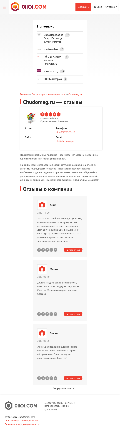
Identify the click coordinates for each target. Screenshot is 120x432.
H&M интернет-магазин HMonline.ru (52, 60)
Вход (99, 7)
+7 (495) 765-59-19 (65, 132)
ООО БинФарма (52, 79)
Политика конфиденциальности (22, 424)
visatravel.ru (50, 49)
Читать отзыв (73, 249)
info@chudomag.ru (65, 141)
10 (62, 49)
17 (67, 35)
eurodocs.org (50, 71)
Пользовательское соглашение (21, 420)
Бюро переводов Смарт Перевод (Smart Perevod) (53, 38)
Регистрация (110, 7)
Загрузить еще (62, 388)
